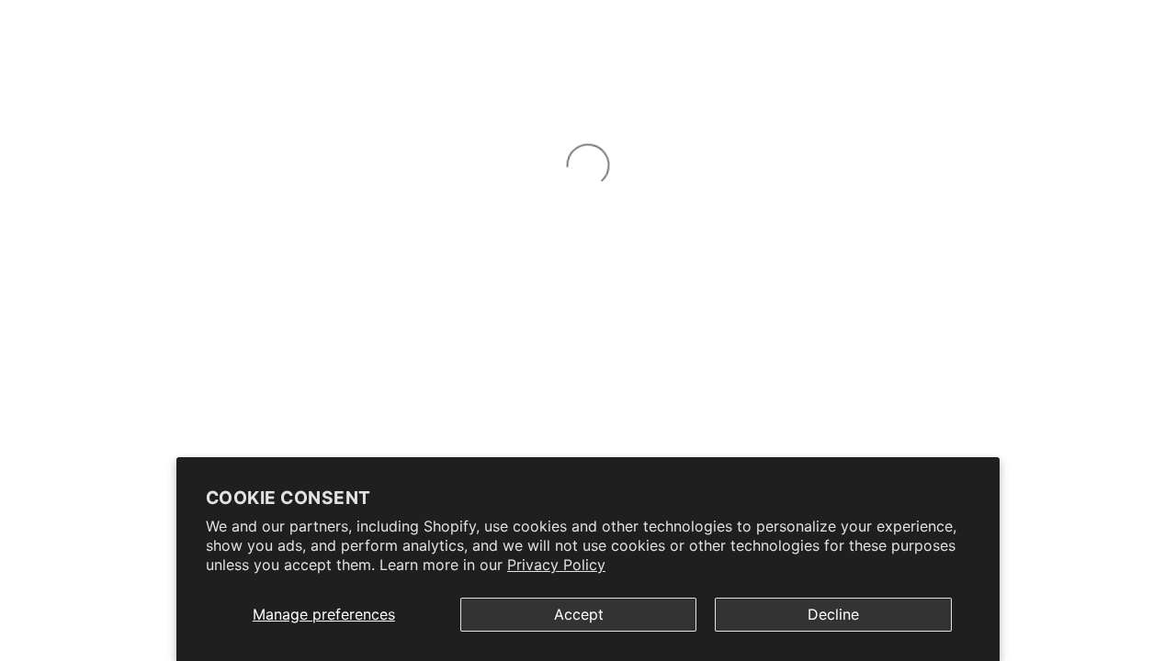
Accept (579, 614)
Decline (833, 614)
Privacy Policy (556, 564)
